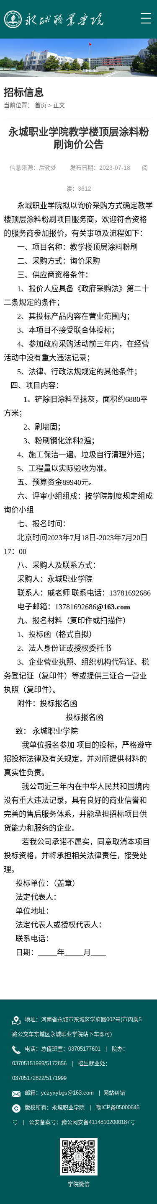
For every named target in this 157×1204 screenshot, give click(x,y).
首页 (40, 105)
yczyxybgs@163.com (67, 1093)
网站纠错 (114, 1093)
